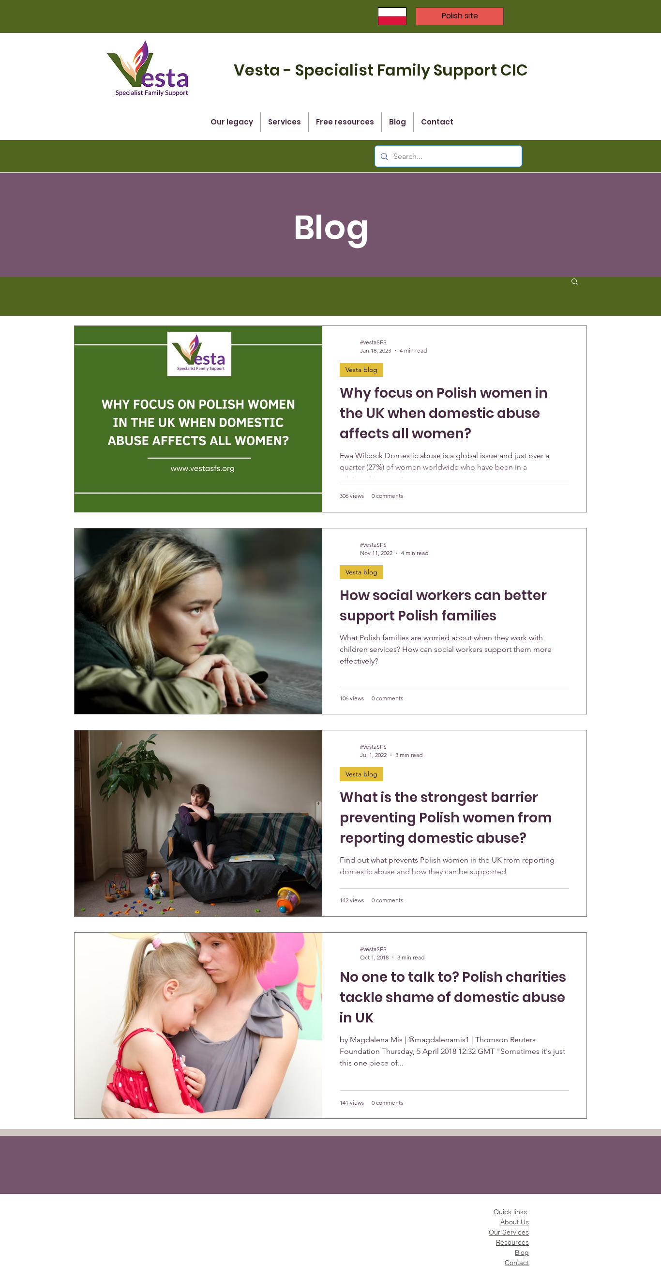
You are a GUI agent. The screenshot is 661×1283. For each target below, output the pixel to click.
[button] (574, 282)
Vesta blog (361, 369)
